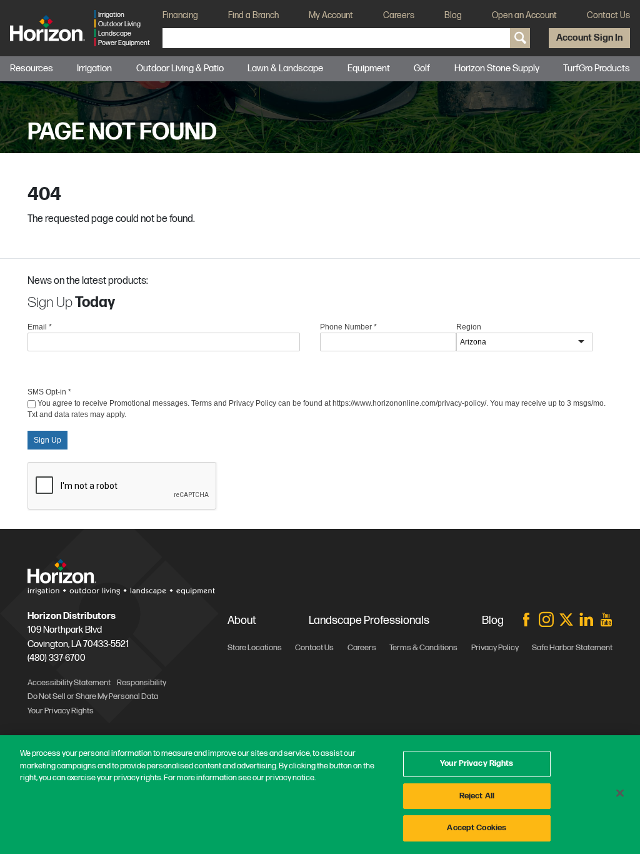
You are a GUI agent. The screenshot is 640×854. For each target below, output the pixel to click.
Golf (422, 68)
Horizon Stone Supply (496, 68)
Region (468, 327)
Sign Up (47, 440)
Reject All (476, 796)
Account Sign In (589, 38)
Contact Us (608, 15)
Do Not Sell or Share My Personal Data (93, 696)
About (242, 620)
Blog (453, 15)
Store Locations (255, 648)
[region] (320, 794)
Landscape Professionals (369, 620)
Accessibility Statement (69, 683)
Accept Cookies (476, 828)
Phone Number (348, 327)
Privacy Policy (495, 648)
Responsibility (141, 683)
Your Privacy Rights (476, 763)
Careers (398, 15)
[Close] (620, 793)
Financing (180, 15)
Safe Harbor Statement (572, 648)
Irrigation (94, 68)
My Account (331, 15)
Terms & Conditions (423, 648)
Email (40, 327)
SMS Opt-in (49, 392)
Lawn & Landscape (285, 68)
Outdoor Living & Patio (180, 68)
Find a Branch (253, 15)
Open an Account (524, 15)
